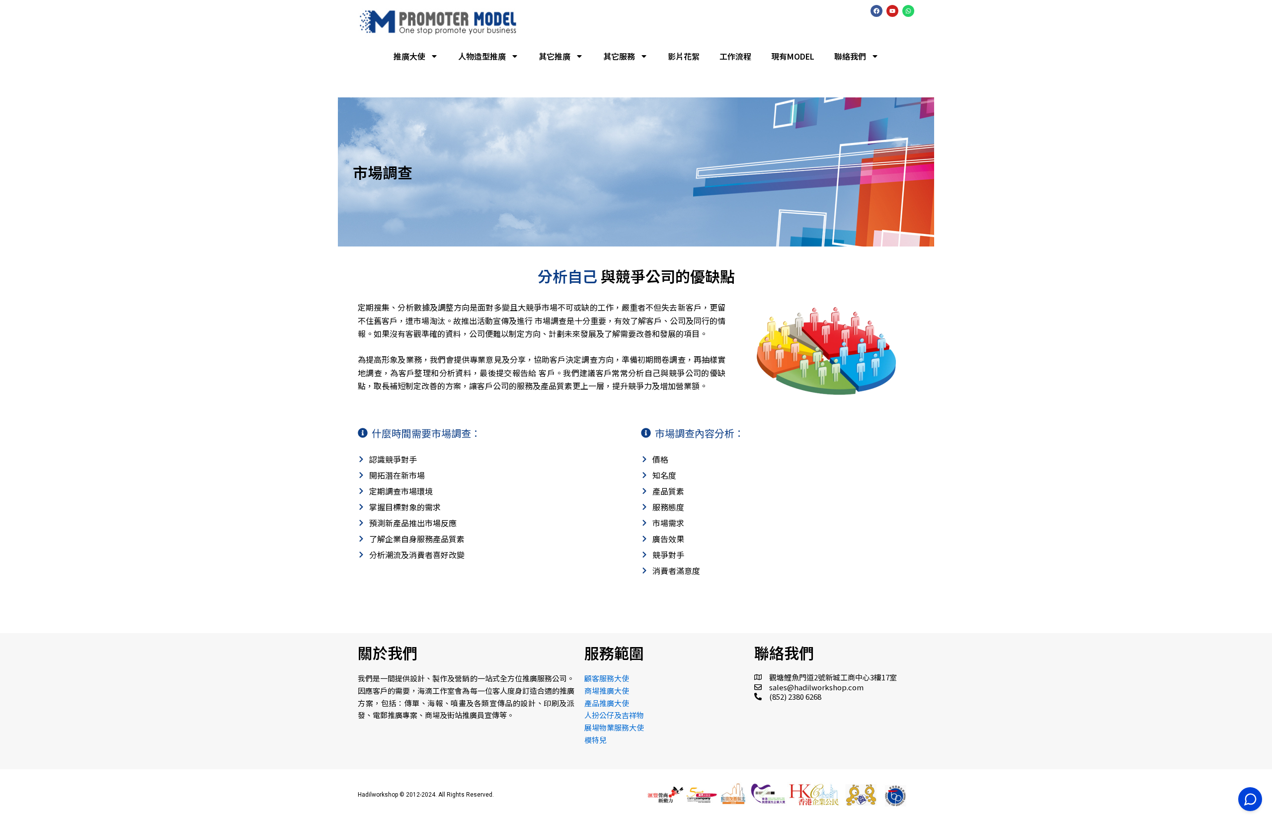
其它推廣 (554, 56)
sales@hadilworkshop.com (816, 687)
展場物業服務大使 (614, 727)
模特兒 (595, 740)
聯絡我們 (850, 56)
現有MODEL (792, 56)
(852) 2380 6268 (795, 696)
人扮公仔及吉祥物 (614, 715)
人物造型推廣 (482, 56)
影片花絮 (684, 56)
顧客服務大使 (606, 678)
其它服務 (619, 56)
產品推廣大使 (606, 703)
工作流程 (735, 56)
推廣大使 (409, 56)
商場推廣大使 (606, 690)
